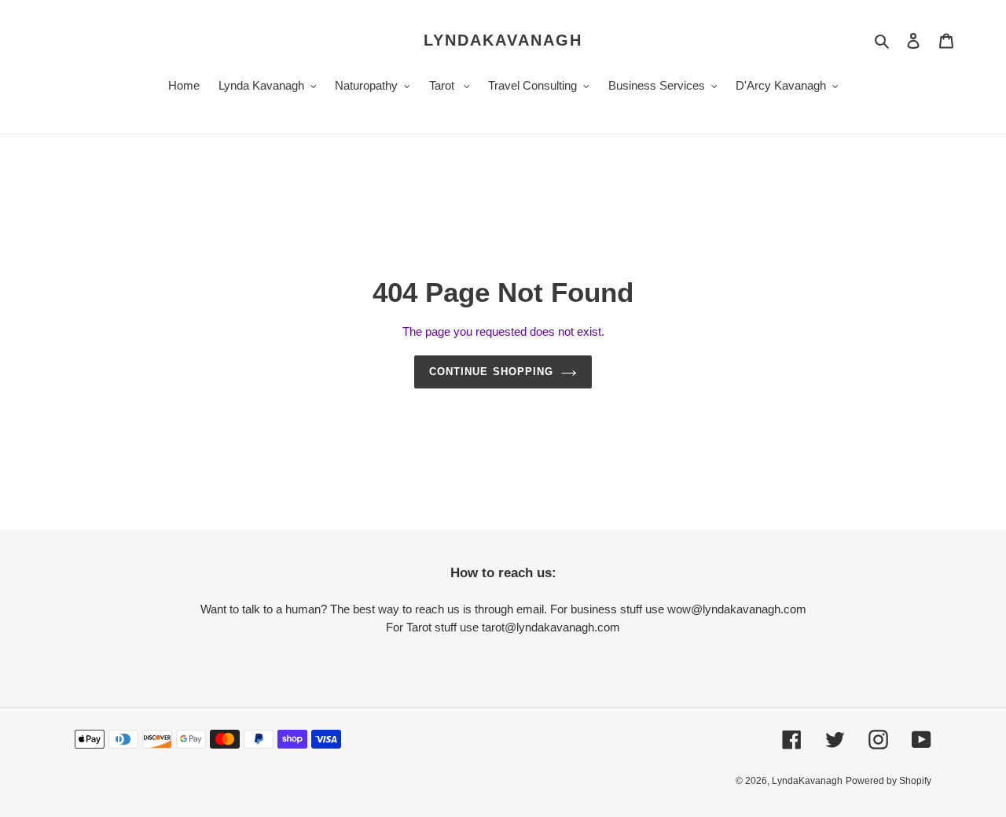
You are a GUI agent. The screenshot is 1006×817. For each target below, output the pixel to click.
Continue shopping (491, 371)
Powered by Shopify (888, 780)
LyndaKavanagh (503, 40)
